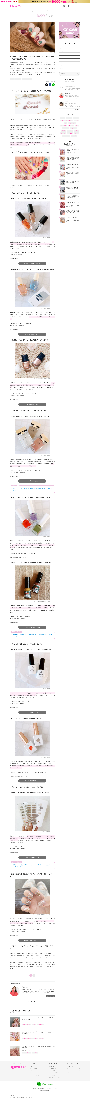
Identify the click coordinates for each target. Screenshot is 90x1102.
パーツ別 (70, 130)
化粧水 (76, 130)
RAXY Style (31, 10)
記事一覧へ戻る (32, 1001)
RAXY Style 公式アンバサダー (27, 1038)
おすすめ (28, 1024)
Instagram (69, 1070)
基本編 (77, 120)
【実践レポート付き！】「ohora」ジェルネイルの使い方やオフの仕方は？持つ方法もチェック (32, 865)
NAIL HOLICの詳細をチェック (32, 263)
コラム (61, 66)
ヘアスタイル (65, 128)
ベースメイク (63, 51)
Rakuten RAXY (16, 6)
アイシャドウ (63, 125)
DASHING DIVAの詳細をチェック (32, 940)
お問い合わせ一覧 (20, 1097)
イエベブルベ (73, 128)
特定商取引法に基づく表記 (54, 1077)
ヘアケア (62, 60)
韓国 (65, 123)
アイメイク (62, 54)
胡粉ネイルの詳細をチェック (32, 627)
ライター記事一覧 (50, 996)
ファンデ (76, 133)
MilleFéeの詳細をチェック (32, 781)
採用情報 (55, 1088)
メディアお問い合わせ (53, 1068)
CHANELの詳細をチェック (32, 404)
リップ (77, 125)
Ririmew (35, 1038)
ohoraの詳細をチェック (32, 857)
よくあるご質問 (73, 10)
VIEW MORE (77, 109)
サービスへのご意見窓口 (54, 1072)
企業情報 (34, 1088)
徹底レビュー (72, 123)
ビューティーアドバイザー (35, 1075)
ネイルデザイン (17, 78)
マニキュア (29, 78)
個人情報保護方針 (41, 1088)
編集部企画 (76, 118)
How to (12, 78)
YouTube (69, 1077)
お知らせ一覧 (51, 1066)
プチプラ (63, 130)
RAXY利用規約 (52, 1075)
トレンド (34, 1024)
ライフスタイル (66, 135)
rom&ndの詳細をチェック (32, 334)
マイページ (32, 1070)
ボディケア (62, 57)
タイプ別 (74, 135)
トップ (16, 10)
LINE (68, 1072)
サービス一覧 (12, 1097)
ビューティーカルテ (34, 1072)
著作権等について (49, 1088)
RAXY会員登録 (70, 1066)
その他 (61, 69)
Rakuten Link (69, 1075)
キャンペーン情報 (45, 10)
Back (12, 978)
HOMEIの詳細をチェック (32, 712)
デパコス (70, 133)
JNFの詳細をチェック (32, 481)
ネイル (15, 76)
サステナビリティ (29, 1097)
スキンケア (62, 48)
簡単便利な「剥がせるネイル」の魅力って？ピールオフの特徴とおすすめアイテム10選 (32, 635)
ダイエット (63, 133)
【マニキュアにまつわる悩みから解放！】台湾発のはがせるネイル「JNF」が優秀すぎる (32, 489)
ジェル (24, 78)
